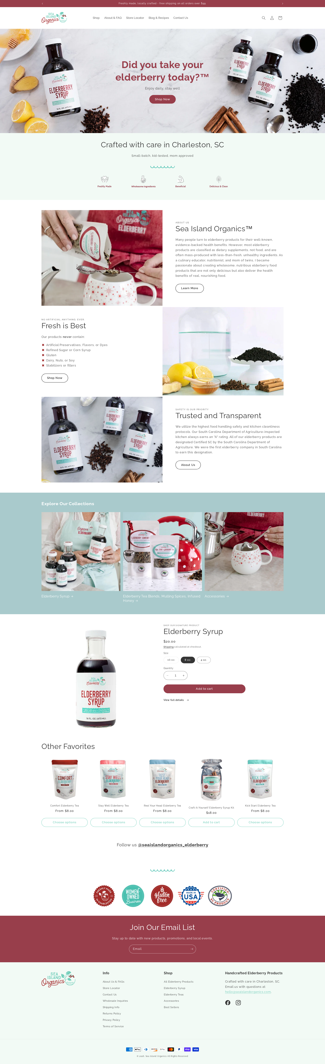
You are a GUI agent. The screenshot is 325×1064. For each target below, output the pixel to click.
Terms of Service (113, 1026)
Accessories (215, 596)
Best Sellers (171, 1007)
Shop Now (162, 99)
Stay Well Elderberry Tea (113, 805)
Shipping (169, 647)
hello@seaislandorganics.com (248, 992)
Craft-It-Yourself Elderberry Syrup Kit (211, 807)
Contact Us (110, 994)
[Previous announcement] (42, 3)
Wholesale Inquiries (115, 1000)
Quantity (169, 668)
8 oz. (188, 659)
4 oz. (204, 659)
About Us (188, 465)
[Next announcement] (282, 3)
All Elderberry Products (178, 981)
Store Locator (111, 988)
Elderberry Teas (174, 994)
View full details (174, 700)
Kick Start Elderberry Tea (260, 805)
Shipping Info (111, 1007)
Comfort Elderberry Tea (64, 805)
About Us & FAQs (113, 981)
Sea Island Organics (156, 1056)
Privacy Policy (111, 1020)
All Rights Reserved (177, 1056)
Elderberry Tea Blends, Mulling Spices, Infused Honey (161, 598)
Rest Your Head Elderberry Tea (162, 805)
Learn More (189, 288)
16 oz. (173, 660)
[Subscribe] (192, 949)
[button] (264, 18)
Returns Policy (112, 1013)
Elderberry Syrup (55, 596)
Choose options (64, 822)
